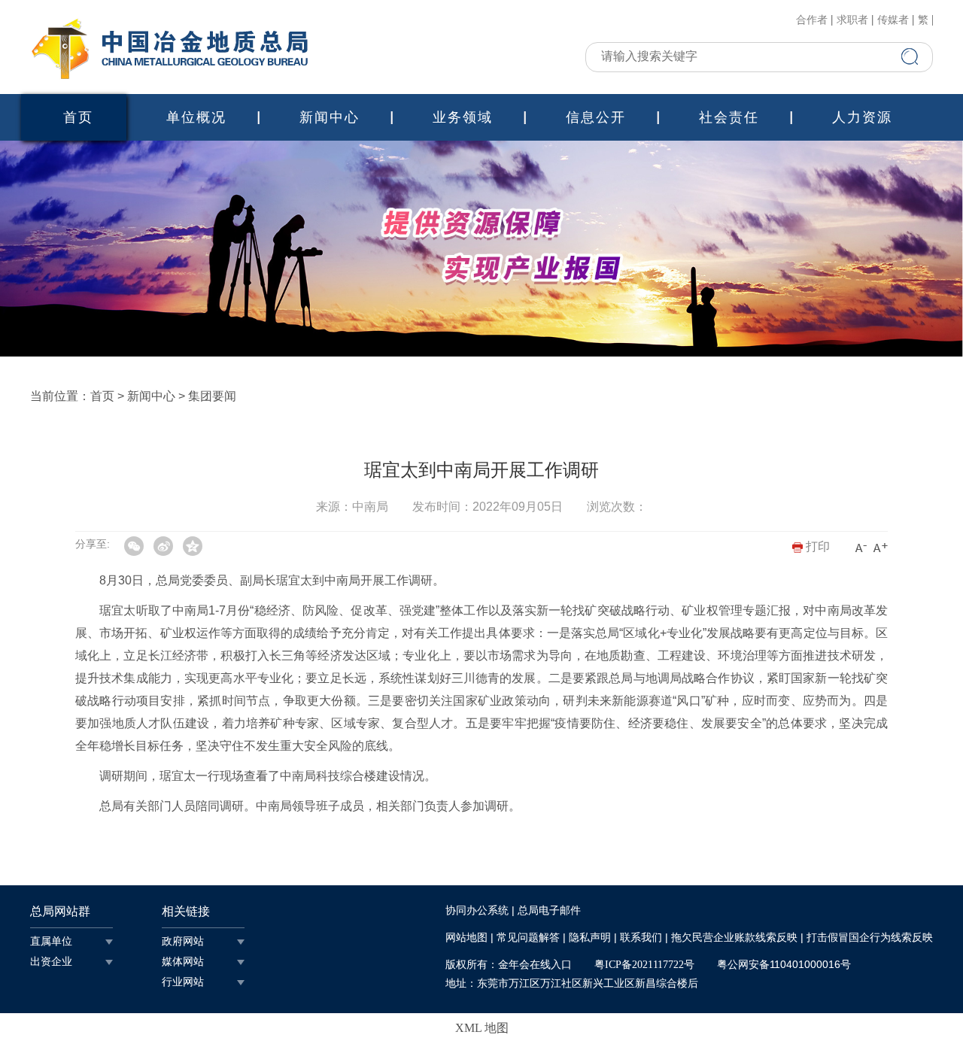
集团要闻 (212, 396)
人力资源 (862, 117)
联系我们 (641, 937)
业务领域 (463, 117)
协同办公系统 (477, 910)
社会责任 (729, 117)
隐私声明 (590, 937)
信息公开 (596, 117)
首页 (78, 117)
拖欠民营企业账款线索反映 (734, 937)
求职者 (852, 20)
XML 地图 (482, 1027)
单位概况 (196, 117)
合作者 (812, 20)
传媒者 (893, 20)
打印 (816, 546)
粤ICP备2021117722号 (644, 964)
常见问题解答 (528, 937)
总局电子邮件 (549, 910)
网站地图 (466, 937)
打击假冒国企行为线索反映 (870, 937)
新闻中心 (329, 117)
